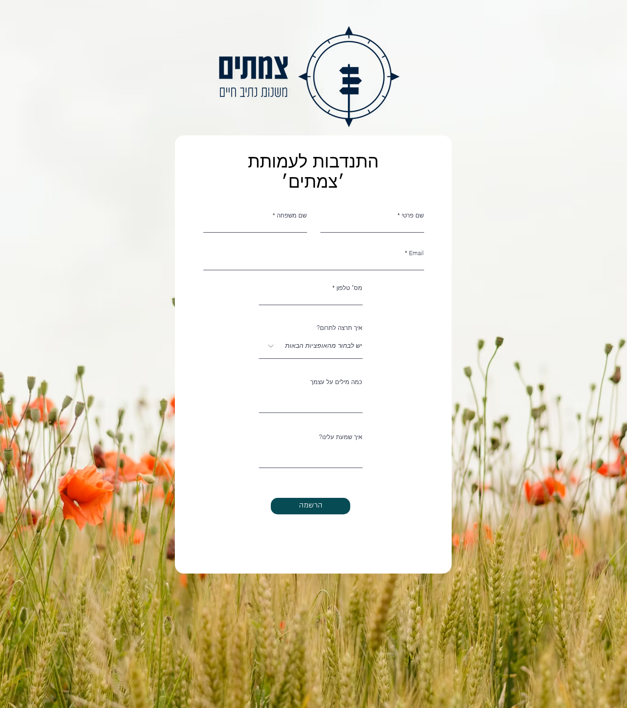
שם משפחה (292, 215)
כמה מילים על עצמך (336, 382)
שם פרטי (413, 215)
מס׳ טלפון (349, 288)
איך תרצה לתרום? (339, 328)
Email (416, 253)
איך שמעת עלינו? (340, 437)
